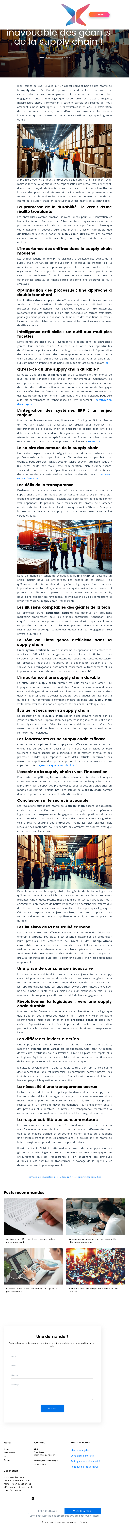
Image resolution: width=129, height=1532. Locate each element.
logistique (70, 1177)
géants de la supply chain (55, 1177)
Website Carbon (82, 1510)
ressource (94, 441)
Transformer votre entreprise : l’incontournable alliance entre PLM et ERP (92, 1241)
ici (107, 363)
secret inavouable (82, 1177)
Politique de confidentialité (85, 1461)
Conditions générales (82, 1455)
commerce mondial (36, 1177)
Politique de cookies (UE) (84, 1466)
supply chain (96, 1177)
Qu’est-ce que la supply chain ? (58, 765)
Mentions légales (80, 1450)
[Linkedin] (32, 1498)
